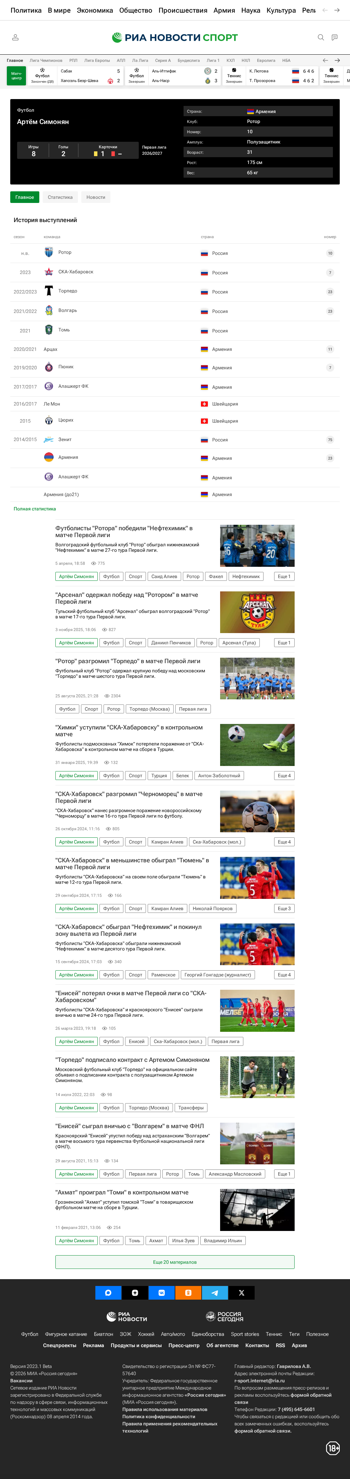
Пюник (65, 366)
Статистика (60, 197)
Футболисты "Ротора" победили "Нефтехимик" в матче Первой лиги (124, 531)
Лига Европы (97, 60)
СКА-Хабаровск (75, 271)
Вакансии (21, 1380)
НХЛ (246, 60)
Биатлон (103, 1334)
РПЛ (73, 60)
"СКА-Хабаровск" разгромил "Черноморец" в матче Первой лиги (129, 797)
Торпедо (67, 290)
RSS (280, 1345)
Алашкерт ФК (73, 386)
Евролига (266, 60)
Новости (95, 197)
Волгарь (67, 310)
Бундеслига (189, 60)
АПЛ (121, 60)
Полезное (317, 1334)
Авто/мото (173, 1334)
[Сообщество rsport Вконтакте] (162, 1293)
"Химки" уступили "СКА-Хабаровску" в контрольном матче (129, 731)
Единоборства (208, 1334)
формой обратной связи (262, 1431)
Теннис (274, 1334)
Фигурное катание (66, 1334)
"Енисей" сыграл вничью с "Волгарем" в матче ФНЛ (129, 1126)
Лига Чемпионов (46, 60)
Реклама (93, 1345)
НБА (286, 60)
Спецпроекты (59, 1345)
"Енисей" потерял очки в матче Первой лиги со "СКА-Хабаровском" (130, 996)
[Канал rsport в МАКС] (108, 1293)
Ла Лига (140, 60)
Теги (294, 1334)
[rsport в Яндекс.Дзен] (135, 1293)
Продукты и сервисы (136, 1345)
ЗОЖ (125, 1334)
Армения (68, 457)
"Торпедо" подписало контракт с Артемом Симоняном (132, 1059)
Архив (299, 1345)
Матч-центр (16, 75)
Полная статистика (35, 508)
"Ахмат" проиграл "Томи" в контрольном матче (122, 1192)
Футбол (25, 110)
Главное (15, 60)
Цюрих (65, 420)
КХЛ (231, 60)
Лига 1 (213, 60)
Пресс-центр (184, 1345)
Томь (64, 329)
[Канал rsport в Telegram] (215, 1293)
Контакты (257, 1345)
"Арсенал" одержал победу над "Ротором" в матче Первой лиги (126, 598)
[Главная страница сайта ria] (152, 37)
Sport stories (245, 1334)
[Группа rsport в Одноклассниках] (188, 1293)
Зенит (64, 439)
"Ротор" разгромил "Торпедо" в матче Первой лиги (127, 661)
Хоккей (146, 1334)
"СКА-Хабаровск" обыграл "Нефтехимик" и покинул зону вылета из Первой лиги (128, 930)
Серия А (163, 60)
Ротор (253, 121)
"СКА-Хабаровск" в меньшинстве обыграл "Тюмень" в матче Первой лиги (132, 864)
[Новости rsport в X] (242, 1293)
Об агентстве (222, 1345)
